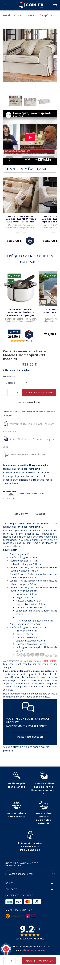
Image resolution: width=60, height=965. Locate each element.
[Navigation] (5, 5)
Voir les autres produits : (32, 493)
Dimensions (9, 376)
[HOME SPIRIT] (11, 493)
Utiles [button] (9, 883)
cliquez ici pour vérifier (34, 950)
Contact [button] (11, 889)
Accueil (6, 15)
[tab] (22, 514)
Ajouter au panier (39, 392)
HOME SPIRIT (11, 498)
